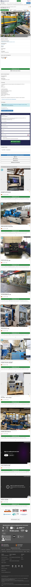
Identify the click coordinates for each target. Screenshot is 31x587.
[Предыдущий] (1, 24)
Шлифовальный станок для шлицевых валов (8, 41)
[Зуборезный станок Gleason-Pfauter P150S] (15, 316)
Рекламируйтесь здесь (16, 519)
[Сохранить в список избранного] (28, 6)
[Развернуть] (15, 201)
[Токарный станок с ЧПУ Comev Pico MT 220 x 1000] (15, 247)
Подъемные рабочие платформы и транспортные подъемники (21, 549)
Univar (28, 551)
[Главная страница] (0, 4)
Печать (16, 156)
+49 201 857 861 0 (20, 544)
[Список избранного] (27, 1)
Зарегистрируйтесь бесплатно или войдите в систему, (16, 104)
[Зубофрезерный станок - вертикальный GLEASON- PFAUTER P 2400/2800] (15, 350)
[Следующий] (29, 24)
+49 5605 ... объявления (6, 149)
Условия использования (26, 584)
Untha (25, 551)
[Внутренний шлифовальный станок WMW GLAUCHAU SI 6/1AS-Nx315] (15, 213)
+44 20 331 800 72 (5, 544)
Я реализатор (5, 137)
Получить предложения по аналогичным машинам (10, 138)
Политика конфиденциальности (15, 143)
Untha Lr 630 (4, 551)
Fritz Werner (3, 44)
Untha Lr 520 (3, 549)
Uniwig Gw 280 (8, 549)
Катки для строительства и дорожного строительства (15, 551)
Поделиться (16, 160)
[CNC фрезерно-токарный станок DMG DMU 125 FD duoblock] (15, 179)
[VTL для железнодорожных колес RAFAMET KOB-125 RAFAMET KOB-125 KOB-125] (15, 419)
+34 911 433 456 (19, 545)
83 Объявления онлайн (4, 108)
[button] (30, 1)
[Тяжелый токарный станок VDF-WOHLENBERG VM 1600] (15, 282)
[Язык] (28, 1)
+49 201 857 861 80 (6, 545)
